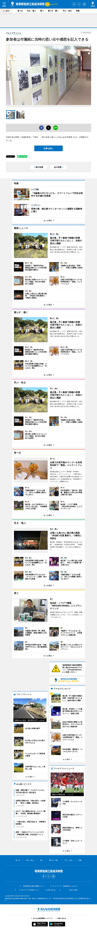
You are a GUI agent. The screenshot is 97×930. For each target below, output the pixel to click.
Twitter (79, 4)
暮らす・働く (53, 11)
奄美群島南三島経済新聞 (27, 4)
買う (42, 11)
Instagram (84, 4)
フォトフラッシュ (13, 33)
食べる (20, 11)
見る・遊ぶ (31, 11)
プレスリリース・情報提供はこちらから (64, 886)
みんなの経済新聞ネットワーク (48, 909)
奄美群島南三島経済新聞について (33, 886)
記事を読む (48, 148)
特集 (78, 11)
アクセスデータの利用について (29, 890)
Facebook (74, 4)
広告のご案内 (73, 890)
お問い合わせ (51, 890)
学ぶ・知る (67, 11)
